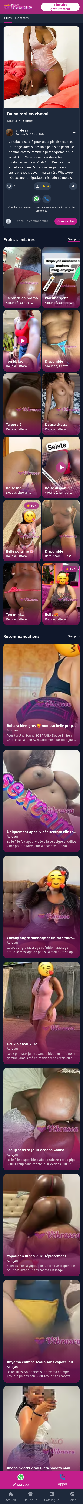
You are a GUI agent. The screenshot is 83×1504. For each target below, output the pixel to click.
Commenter (65, 221)
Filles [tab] (8, 18)
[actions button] (74, 132)
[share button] (73, 186)
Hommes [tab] (22, 18)
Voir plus (74, 239)
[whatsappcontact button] (36, 199)
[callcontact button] (46, 199)
